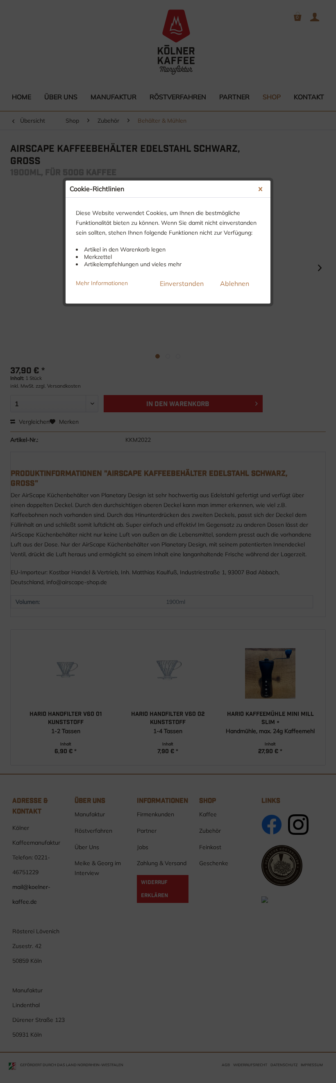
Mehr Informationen (102, 283)
